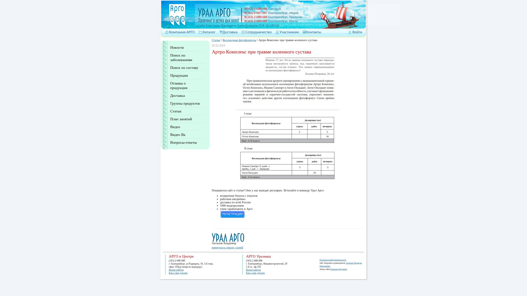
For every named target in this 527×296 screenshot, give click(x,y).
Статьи (175, 111)
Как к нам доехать (178, 273)
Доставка (230, 32)
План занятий (181, 119)
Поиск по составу (184, 68)
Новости (177, 47)
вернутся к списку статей (227, 247)
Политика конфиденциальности (332, 260)
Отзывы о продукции (179, 85)
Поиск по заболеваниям (181, 57)
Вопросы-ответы (183, 142)
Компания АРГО (182, 32)
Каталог (209, 32)
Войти (357, 32)
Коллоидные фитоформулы (239, 40)
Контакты (313, 32)
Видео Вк (177, 135)
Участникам (289, 32)
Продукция (179, 75)
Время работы (176, 269)
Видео (175, 127)
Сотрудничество (258, 32)
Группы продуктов (185, 103)
